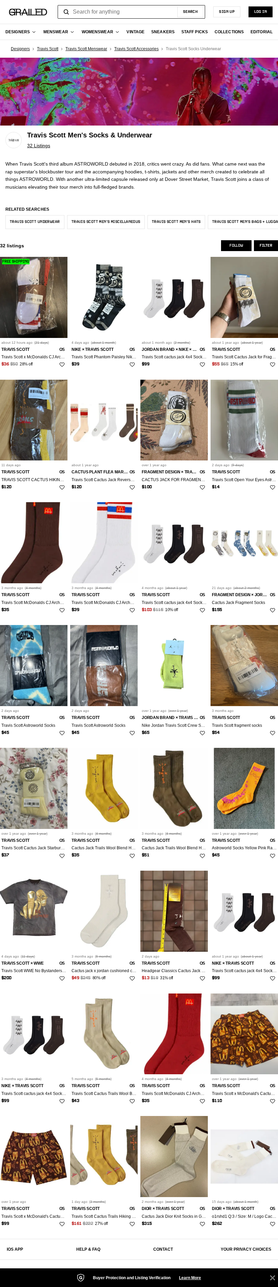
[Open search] (66, 11)
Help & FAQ (88, 1249)
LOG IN (260, 12)
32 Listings (38, 145)
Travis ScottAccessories (136, 48)
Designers (20, 48)
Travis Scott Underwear (35, 222)
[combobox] (131, 12)
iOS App (15, 1249)
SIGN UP (227, 12)
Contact (163, 1249)
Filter (266, 245)
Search (190, 12)
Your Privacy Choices (246, 1249)
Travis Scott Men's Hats (176, 222)
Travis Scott (47, 48)
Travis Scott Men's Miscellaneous (106, 222)
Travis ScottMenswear (86, 48)
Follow (236, 245)
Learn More (190, 1277)
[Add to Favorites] (62, 364)
